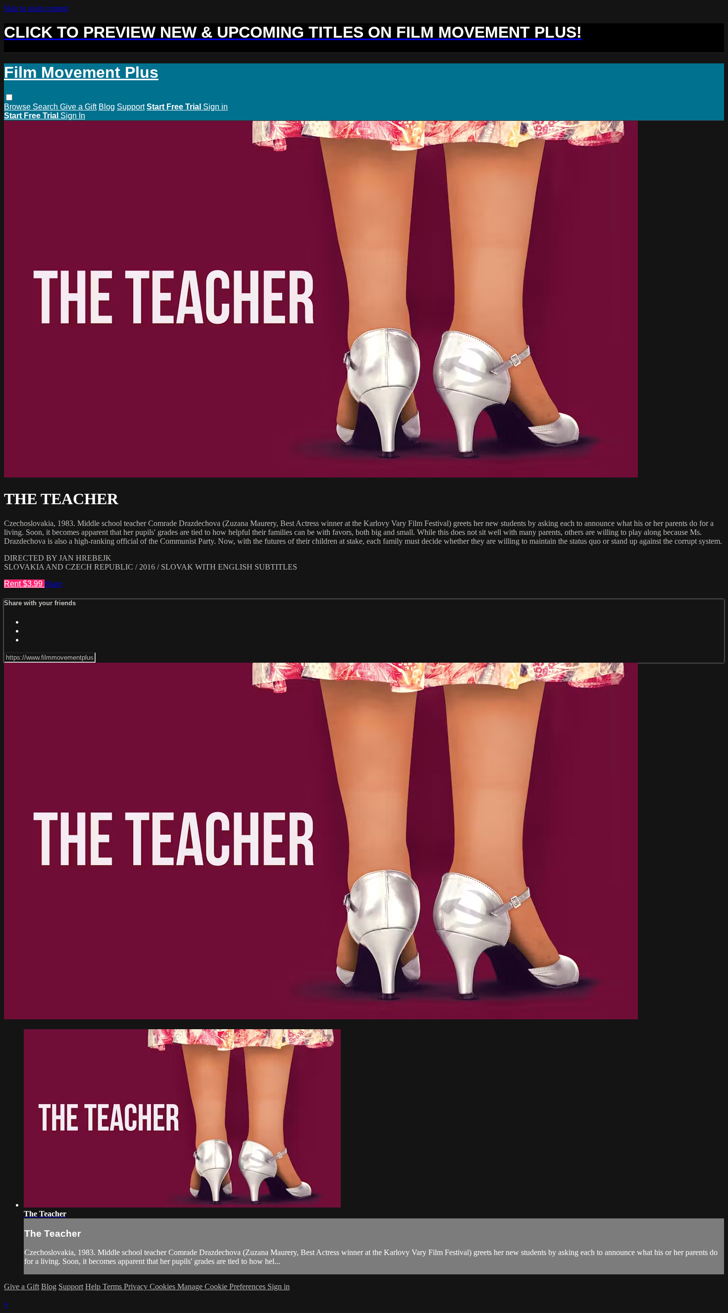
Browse (18, 107)
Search (46, 107)
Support (131, 107)
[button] (9, 97)
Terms (113, 1286)
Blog (107, 107)
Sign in (215, 107)
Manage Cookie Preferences (222, 1286)
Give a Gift (78, 107)
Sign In (72, 115)
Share (53, 583)
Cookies (163, 1286)
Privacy (137, 1286)
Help (94, 1286)
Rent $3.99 (24, 583)
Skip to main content (36, 8)
